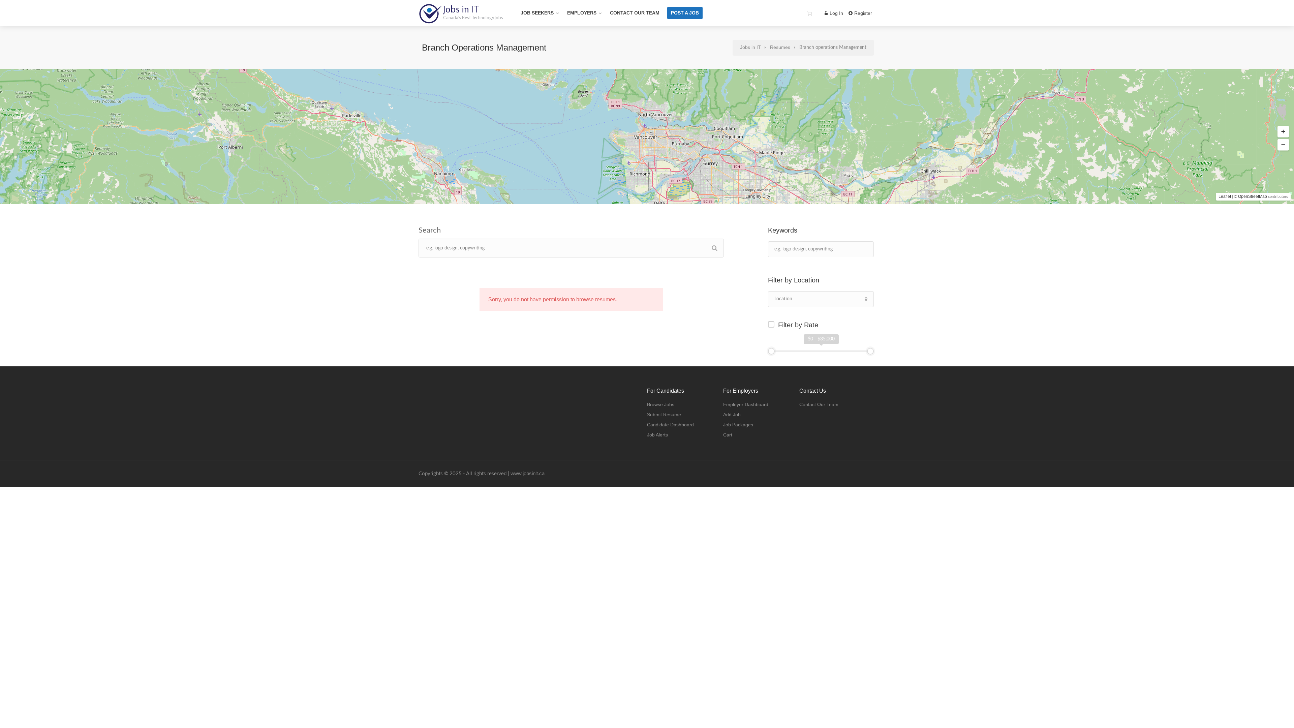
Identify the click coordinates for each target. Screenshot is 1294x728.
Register (862, 13)
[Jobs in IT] (430, 20)
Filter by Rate (798, 325)
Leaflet (1225, 196)
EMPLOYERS (581, 13)
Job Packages (738, 424)
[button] (1283, 132)
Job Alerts (657, 434)
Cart (727, 434)
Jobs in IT (461, 9)
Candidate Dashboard (670, 424)
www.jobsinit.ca (528, 473)
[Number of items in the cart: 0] (809, 13)
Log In (835, 13)
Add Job (732, 414)
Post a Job (685, 13)
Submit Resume (664, 414)
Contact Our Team (634, 13)
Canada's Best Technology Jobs (473, 17)
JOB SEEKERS (537, 13)
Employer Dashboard (745, 404)
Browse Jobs (660, 404)
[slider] (771, 351)
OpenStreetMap (1252, 196)
